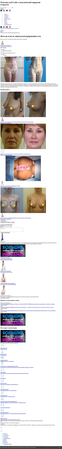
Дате (12, 222)
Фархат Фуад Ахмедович (5, 45)
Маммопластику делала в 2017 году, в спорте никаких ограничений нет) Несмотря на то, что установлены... (33, 310)
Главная (2, 30)
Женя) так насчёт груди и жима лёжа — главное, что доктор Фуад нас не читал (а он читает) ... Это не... (32, 307)
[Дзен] (1, 10)
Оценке (8, 222)
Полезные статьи (7, 24)
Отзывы (6, 23)
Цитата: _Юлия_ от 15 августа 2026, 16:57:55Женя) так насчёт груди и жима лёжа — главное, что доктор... (33, 304)
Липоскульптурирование (5, 304)
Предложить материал (5, 297)
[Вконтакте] (4, 10)
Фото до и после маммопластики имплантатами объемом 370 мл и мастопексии (17, 121)
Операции (6, 15)
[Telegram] (10, 10)
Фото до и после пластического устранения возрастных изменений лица (15, 153)
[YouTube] (7, 10)
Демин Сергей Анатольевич (6, 187)
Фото (5, 20)
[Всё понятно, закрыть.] (59, 447)
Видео (5, 21)
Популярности (3, 222)
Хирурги (6, 17)
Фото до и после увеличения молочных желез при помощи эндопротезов (15, 217)
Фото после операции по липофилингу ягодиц (10, 185)
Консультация (3, 47)
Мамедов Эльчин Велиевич (6, 155)
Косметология (7, 18)
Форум (5, 14)
